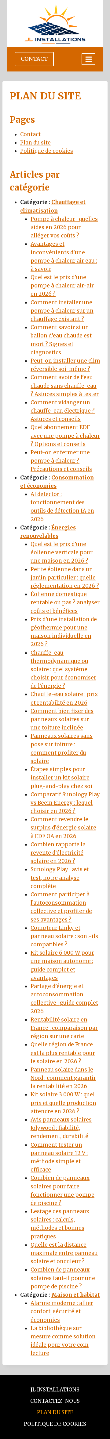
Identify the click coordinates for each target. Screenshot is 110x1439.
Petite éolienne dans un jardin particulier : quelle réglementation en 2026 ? (65, 577)
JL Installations (55, 1389)
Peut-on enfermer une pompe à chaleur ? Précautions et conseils (61, 460)
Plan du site (35, 142)
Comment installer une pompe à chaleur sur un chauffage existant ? (62, 310)
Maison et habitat (75, 1294)
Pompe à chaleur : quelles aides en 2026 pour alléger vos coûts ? (64, 227)
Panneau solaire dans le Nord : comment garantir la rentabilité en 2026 (63, 1078)
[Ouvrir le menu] (88, 59)
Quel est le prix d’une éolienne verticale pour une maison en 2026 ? (62, 552)
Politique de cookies (46, 151)
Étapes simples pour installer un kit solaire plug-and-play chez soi (61, 777)
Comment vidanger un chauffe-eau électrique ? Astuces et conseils (63, 410)
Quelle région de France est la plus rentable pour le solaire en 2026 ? (63, 1052)
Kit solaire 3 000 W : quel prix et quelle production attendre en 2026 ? (63, 1102)
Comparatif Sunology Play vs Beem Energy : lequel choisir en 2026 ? (65, 802)
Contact (30, 134)
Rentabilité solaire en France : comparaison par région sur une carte (64, 1028)
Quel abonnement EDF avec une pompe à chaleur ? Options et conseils (65, 435)
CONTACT (34, 58)
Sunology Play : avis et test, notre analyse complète (60, 877)
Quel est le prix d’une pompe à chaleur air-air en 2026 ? (62, 285)
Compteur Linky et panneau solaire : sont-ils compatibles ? (64, 936)
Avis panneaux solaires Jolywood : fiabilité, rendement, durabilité (61, 1128)
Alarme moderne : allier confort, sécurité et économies (62, 1311)
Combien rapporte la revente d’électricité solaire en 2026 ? (58, 852)
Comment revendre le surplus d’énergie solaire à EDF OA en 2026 (63, 827)
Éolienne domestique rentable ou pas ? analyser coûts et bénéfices (65, 602)
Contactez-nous (55, 1401)
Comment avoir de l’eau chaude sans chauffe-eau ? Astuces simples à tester (65, 385)
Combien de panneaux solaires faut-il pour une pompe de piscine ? (63, 1278)
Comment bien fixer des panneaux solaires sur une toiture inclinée (62, 719)
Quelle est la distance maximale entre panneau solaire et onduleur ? (64, 1253)
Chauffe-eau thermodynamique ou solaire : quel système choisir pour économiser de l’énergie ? (63, 669)
